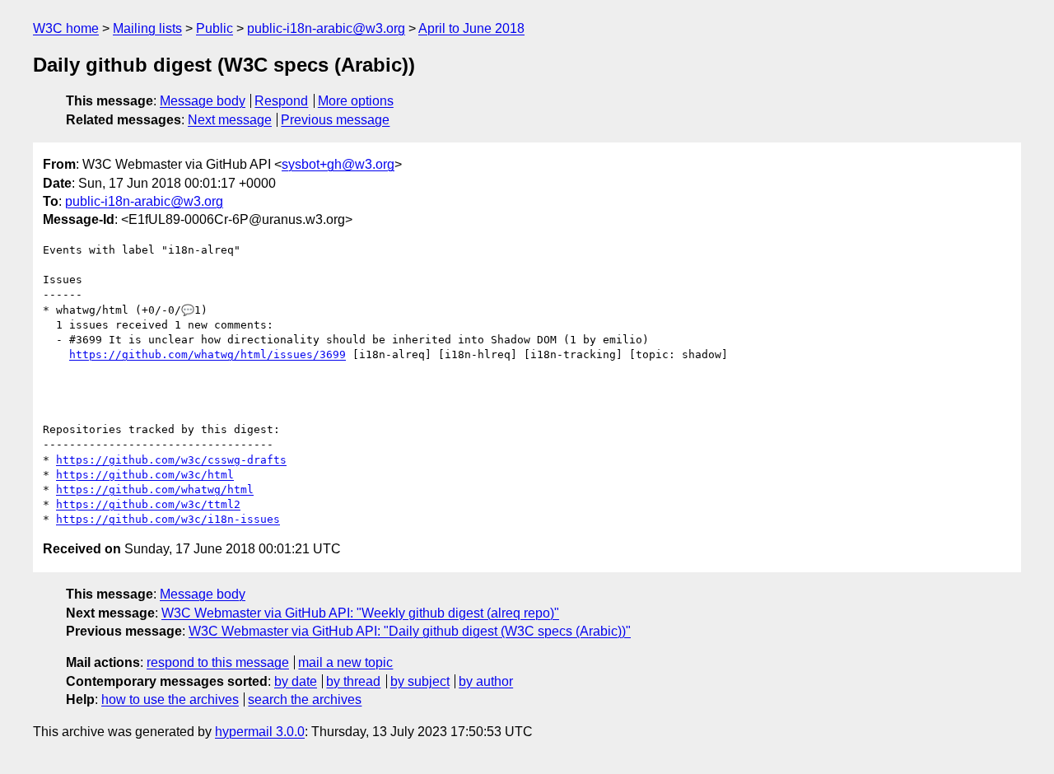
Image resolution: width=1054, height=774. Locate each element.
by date (295, 681)
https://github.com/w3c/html (145, 475)
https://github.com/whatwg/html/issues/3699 (207, 354)
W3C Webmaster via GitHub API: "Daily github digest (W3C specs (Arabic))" (410, 631)
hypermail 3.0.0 (260, 732)
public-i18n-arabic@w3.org (326, 28)
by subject (420, 681)
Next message (230, 120)
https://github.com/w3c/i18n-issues (168, 519)
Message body (202, 101)
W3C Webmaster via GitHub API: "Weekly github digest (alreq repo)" (360, 613)
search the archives (304, 699)
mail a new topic (345, 662)
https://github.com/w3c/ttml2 (148, 504)
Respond (281, 101)
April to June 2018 (471, 28)
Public (214, 28)
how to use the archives (170, 699)
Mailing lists (147, 28)
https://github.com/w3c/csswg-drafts (171, 460)
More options (356, 101)
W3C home (66, 28)
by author (486, 681)
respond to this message (218, 662)
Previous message (335, 120)
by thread (353, 681)
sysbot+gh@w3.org (338, 164)
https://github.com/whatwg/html (155, 489)
